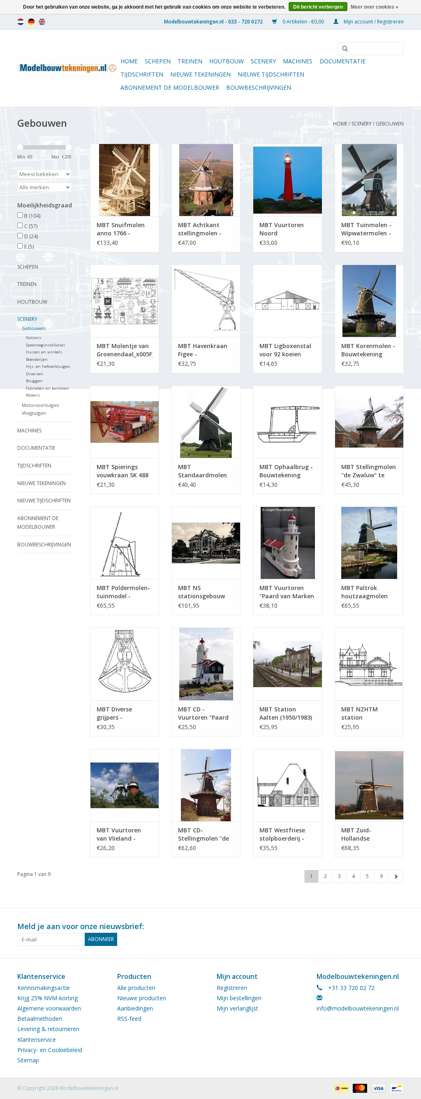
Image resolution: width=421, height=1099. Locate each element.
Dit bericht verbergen (318, 7)
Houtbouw (226, 61)
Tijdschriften (141, 74)
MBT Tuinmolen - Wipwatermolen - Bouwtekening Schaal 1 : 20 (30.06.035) (366, 229)
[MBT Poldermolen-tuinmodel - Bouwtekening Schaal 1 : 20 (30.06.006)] (124, 543)
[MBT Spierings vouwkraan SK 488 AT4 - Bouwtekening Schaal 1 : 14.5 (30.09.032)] (124, 422)
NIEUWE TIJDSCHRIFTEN (271, 74)
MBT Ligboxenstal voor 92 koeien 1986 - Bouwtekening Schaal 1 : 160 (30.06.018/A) (285, 350)
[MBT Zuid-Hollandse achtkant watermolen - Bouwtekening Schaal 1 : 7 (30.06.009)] (369, 785)
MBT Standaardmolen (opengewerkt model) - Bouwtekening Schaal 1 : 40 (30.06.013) (202, 471)
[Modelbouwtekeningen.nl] (67, 68)
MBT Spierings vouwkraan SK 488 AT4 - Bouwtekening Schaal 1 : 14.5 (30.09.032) (122, 471)
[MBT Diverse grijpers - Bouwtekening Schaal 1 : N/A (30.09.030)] (124, 663)
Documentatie (342, 61)
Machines (297, 61)
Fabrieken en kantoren (47, 388)
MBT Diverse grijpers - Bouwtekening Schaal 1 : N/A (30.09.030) (117, 713)
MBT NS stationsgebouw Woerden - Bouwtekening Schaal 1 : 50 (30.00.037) (201, 592)
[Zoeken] (342, 49)
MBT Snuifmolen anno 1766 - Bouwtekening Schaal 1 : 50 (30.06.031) (121, 229)
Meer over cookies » (374, 7)
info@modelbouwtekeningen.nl (358, 1008)
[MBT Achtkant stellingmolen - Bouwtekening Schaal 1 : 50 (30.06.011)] (206, 180)
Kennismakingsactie (43, 988)
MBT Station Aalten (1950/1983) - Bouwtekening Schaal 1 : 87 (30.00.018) (285, 713)
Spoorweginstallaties (45, 345)
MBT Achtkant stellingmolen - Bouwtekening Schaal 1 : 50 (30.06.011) (200, 229)
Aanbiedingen (135, 1008)
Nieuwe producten (141, 998)
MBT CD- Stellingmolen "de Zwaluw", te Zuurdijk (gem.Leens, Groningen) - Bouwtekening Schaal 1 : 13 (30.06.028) (203, 834)
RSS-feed (129, 1018)
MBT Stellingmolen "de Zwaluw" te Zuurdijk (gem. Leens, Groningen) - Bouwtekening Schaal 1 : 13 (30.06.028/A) (368, 471)
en (42, 22)
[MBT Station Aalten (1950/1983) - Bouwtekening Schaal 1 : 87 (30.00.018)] (287, 663)
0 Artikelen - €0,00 (303, 21)
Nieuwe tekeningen (200, 74)
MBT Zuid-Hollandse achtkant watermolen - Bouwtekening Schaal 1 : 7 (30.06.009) (361, 834)
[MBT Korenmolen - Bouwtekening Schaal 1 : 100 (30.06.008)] (369, 301)
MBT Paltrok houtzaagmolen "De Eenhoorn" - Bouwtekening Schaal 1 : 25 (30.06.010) (364, 592)
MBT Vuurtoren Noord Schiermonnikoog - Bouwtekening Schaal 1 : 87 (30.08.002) (286, 229)
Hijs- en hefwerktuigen (48, 366)
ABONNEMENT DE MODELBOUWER (169, 87)
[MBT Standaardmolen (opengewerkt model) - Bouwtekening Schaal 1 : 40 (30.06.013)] (206, 422)
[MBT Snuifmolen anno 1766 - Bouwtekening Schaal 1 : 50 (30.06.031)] (124, 180)
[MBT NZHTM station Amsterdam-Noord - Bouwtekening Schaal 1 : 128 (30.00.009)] (369, 663)
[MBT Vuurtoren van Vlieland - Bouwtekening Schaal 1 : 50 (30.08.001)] (124, 785)
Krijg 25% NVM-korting (47, 998)
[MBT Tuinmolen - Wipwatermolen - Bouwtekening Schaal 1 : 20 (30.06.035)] (369, 180)
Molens (33, 395)
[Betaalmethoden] (340, 1087)
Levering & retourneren (48, 1029)
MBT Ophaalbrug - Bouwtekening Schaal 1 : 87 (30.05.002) (286, 471)
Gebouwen (390, 123)
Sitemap (28, 1060)
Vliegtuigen (34, 413)
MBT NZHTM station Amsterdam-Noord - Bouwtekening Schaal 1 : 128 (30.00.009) (368, 713)
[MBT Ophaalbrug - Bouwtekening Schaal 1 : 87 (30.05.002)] (287, 422)
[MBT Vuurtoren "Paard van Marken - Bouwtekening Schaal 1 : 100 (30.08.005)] (287, 543)
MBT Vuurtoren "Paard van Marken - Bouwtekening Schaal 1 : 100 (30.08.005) (286, 592)
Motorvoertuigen (40, 405)
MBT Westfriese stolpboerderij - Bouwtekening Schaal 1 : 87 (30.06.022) (282, 834)
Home (129, 61)
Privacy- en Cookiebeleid (49, 1050)
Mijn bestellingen (239, 998)
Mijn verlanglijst (237, 1008)
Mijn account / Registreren (373, 21)
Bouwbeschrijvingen (258, 87)
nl (20, 22)
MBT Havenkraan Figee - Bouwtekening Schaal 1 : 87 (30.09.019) (202, 350)
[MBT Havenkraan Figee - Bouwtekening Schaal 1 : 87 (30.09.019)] (206, 301)
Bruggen (34, 380)
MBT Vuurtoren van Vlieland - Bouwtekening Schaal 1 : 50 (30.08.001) (119, 834)
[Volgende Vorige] (396, 876)
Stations (33, 337)
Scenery (263, 61)
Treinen (190, 61)
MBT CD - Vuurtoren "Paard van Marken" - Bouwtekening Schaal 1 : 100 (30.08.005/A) (203, 713)
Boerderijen (37, 359)
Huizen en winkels (44, 352)
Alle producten (136, 988)
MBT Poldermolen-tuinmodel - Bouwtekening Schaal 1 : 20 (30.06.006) (123, 592)
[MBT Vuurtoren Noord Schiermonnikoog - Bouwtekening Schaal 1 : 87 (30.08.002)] (287, 180)
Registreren (232, 988)
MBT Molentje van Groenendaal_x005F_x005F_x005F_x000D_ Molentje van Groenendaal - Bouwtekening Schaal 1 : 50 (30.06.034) (125, 350)
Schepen (158, 61)
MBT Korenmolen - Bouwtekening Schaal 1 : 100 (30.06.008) (368, 350)
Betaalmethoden (39, 1018)
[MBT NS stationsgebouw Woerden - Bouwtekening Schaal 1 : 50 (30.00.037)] (206, 543)
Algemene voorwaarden (49, 1008)
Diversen (34, 373)
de (31, 22)
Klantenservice (36, 1039)
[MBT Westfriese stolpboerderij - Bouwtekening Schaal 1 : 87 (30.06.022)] (287, 785)
